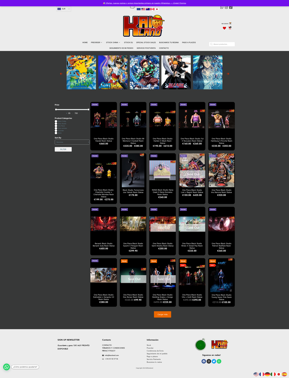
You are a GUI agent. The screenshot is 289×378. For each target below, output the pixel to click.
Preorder (150, 348)
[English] (256, 374)
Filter (63, 149)
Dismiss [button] (182, 3)
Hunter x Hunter (207, 70)
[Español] (284, 374)
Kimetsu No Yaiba (112, 70)
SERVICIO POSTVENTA (146, 48)
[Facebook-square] (231, 7)
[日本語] (279, 374)
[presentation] (61, 73)
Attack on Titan (176, 70)
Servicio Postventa (154, 359)
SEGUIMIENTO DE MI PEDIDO (121, 48)
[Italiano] (273, 374)
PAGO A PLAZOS (189, 42)
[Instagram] (226, 7)
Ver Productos (81, 75)
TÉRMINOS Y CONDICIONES (113, 348)
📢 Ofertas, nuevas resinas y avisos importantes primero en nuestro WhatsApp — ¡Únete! (141, 3)
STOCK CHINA (112, 42)
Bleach (144, 70)
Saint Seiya (81, 70)
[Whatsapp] (222, 7)
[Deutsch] (267, 374)
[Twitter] (214, 361)
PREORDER (95, 42)
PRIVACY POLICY (108, 351)
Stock (149, 345)
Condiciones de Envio (155, 351)
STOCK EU (128, 42)
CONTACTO (164, 48)
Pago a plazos (152, 356)
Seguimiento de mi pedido (157, 354)
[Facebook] (204, 361)
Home (85, 42)
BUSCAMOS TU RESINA (169, 42)
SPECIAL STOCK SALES (146, 42)
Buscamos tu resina (154, 362)
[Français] (262, 374)
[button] (6, 367)
